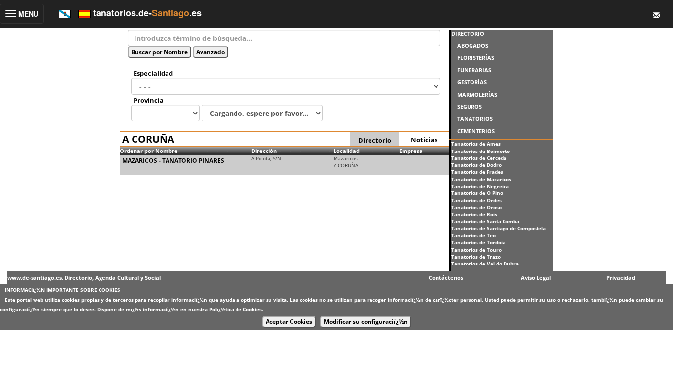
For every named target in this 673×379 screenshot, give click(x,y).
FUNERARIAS (474, 70)
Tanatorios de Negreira (480, 186)
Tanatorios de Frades (477, 171)
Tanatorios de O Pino (477, 193)
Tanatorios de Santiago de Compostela (498, 228)
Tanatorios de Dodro (476, 164)
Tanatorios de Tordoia (478, 242)
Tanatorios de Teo (473, 235)
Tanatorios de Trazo (476, 256)
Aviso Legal (536, 277)
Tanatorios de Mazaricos (481, 179)
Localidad (347, 150)
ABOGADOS (472, 45)
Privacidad (620, 277)
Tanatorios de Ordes (476, 200)
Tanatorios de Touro (476, 249)
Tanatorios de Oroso (476, 207)
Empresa (411, 150)
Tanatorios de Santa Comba (485, 221)
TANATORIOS (475, 118)
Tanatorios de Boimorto (480, 151)
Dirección (264, 150)
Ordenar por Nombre (149, 150)
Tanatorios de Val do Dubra (485, 263)
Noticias (424, 139)
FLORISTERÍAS (475, 57)
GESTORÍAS (472, 82)
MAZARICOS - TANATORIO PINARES (173, 160)
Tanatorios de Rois (474, 214)
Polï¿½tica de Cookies (235, 309)
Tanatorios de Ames (476, 143)
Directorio (374, 140)
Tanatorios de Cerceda (478, 157)
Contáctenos (446, 277)
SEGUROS (469, 106)
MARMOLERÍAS (477, 94)
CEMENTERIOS (476, 131)
